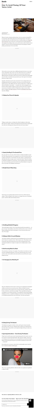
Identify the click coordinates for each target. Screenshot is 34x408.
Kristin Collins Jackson (5, 32)
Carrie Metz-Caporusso (13, 89)
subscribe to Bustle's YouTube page (10, 345)
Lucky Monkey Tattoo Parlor (26, 89)
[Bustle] (4, 1)
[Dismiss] (32, 399)
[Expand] (29, 399)
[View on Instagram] (17, 109)
